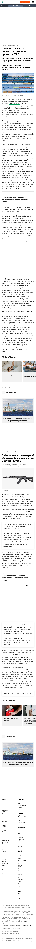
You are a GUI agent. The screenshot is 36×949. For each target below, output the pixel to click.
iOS (19, 893)
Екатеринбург (5, 833)
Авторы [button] (4, 387)
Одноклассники (22, 805)
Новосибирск (5, 836)
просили (12, 171)
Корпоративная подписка (22, 823)
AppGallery (20, 898)
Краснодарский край (6, 848)
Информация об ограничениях (10, 931)
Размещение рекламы (20, 845)
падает (9, 231)
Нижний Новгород (4, 852)
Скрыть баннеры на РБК (22, 816)
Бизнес (4, 45)
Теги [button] (9, 387)
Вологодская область (5, 842)
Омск (3, 838)
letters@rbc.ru (24, 921)
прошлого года (14, 103)
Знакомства (20, 870)
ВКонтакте (20, 803)
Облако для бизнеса (20, 856)
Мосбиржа (17, 925)
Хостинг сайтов (20, 865)
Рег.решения (20, 868)
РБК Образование (5, 820)
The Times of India (25, 505)
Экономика (4, 803)
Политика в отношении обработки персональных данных (17, 938)
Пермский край (6, 855)
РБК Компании (20, 878)
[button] (12, 371)
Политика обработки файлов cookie (11, 940)
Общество (4, 806)
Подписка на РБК (21, 819)
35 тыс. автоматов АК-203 (17, 653)
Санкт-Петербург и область (5, 830)
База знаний (5, 818)
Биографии (4, 815)
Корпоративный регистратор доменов (20, 861)
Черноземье (5, 863)
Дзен (19, 809)
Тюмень (4, 861)
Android (20, 896)
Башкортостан (5, 840)
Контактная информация (20, 840)
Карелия (4, 867)
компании (6, 530)
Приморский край (5, 872)
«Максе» (28, 693)
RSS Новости (21, 830)
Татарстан (4, 859)
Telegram (20, 807)
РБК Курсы (20, 881)
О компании (20, 836)
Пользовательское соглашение (10, 935)
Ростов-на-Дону (6, 857)
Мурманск (4, 869)
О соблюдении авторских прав (10, 933)
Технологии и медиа (5, 810)
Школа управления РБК (20, 885)
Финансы (4, 813)
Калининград (5, 845)
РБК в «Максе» (9, 357)
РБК (3, 194)
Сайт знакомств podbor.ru (20, 874)
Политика (4, 801)
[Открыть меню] (33, 2)
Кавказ (3, 865)
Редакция (20, 843)
